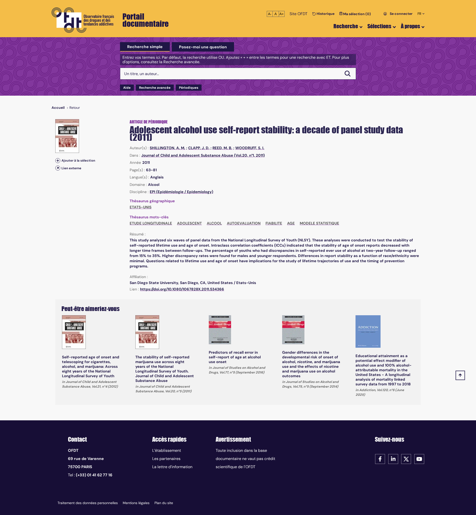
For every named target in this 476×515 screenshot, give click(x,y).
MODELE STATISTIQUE (319, 223)
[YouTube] (419, 458)
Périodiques (188, 88)
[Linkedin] (393, 458)
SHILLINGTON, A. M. (167, 147)
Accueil (58, 107)
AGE (291, 223)
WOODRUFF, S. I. (249, 147)
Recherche (345, 26)
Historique (325, 13)
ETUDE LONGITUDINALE (151, 223)
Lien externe (71, 168)
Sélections (379, 26)
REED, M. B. (222, 147)
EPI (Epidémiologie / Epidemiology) (181, 191)
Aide (127, 88)
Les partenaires (166, 458)
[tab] (145, 47)
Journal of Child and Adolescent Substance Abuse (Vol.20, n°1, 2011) (203, 155)
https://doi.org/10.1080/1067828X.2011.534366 (182, 289)
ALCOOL (214, 223)
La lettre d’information (172, 466)
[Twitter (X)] (406, 458)
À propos (410, 26)
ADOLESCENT (189, 223)
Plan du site (163, 503)
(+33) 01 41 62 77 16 (94, 475)
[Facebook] (380, 458)
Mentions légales (136, 503)
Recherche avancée (155, 88)
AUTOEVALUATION (244, 223)
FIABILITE (274, 223)
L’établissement (166, 450)
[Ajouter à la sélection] (57, 160)
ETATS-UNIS (140, 207)
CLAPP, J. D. (198, 147)
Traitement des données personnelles (88, 503)
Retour (74, 107)
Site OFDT (298, 13)
